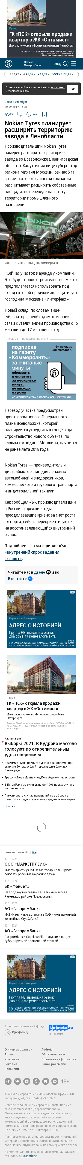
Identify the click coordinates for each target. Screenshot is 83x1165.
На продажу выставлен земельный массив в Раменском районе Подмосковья (36, 894)
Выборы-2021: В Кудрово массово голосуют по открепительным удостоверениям (41, 749)
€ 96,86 (28, 74)
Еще (7, 806)
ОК (73, 89)
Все (34, 852)
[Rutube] (45, 1081)
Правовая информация (59, 1059)
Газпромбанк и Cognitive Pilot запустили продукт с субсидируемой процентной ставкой (40, 938)
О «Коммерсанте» (18, 1049)
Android (47, 1049)
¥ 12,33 (42, 74)
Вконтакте (17, 578)
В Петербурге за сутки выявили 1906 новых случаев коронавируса (39, 786)
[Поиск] (65, 63)
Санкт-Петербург (16, 102)
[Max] (54, 1081)
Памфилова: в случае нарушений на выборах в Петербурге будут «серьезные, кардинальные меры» (40, 797)
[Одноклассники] (36, 1081)
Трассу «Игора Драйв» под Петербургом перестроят (40, 777)
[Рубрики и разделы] (73, 63)
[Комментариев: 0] (20, 114)
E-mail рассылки (54, 1064)
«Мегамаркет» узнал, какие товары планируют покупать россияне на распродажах (38, 872)
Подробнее (29, 1156)
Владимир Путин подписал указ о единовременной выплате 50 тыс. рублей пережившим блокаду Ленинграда (39, 766)
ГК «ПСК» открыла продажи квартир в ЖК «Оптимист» (34, 705)
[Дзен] (26, 1081)
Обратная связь (53, 1054)
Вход (57, 64)
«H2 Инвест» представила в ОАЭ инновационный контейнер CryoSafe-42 (40, 916)
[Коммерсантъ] (8, 64)
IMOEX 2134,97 (61, 74)
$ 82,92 (14, 74)
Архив (9, 1054)
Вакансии (12, 1069)
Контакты (12, 1059)
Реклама (11, 1064)
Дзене (39, 572)
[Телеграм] (8, 1081)
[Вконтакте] (17, 1081)
